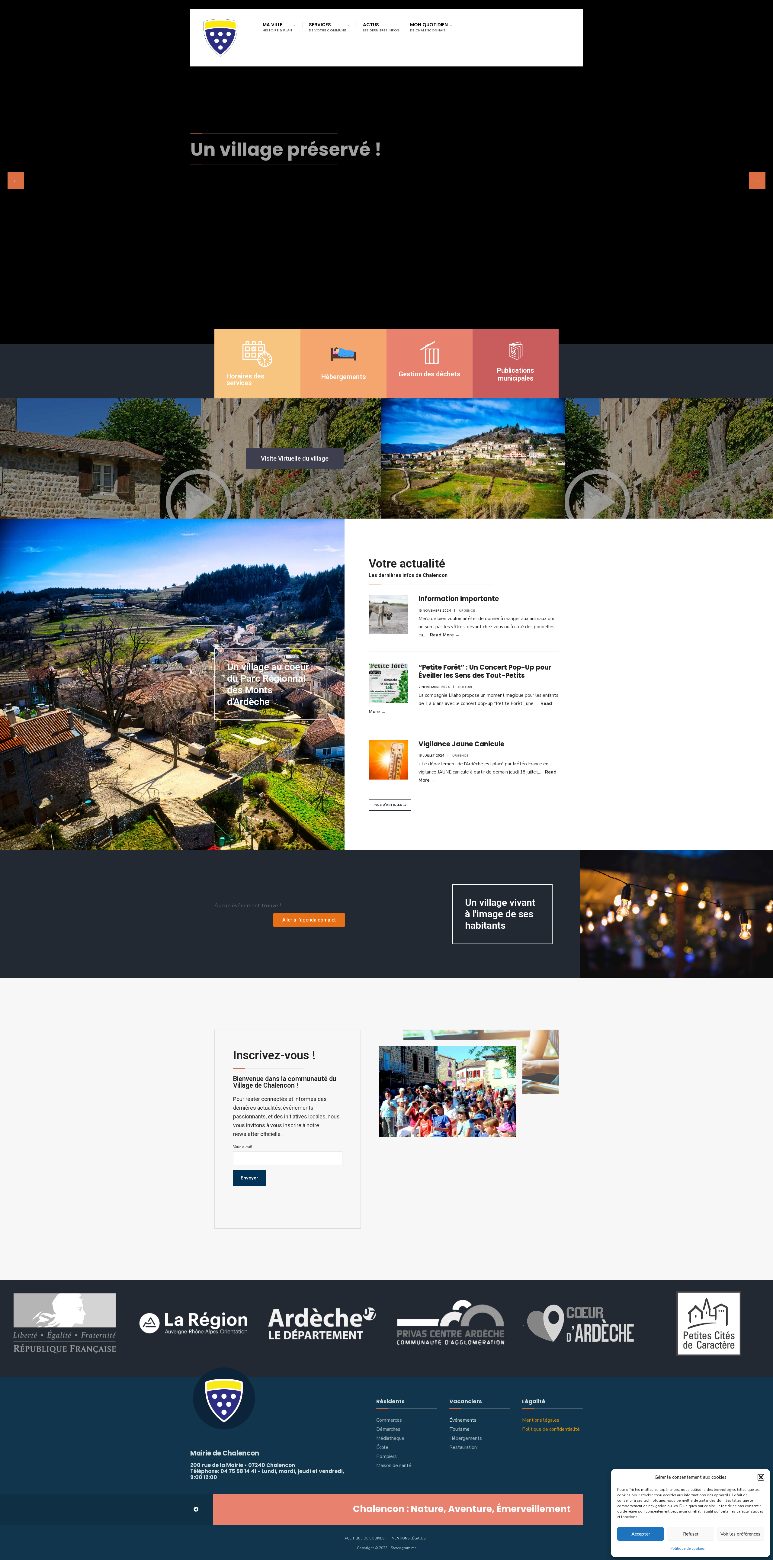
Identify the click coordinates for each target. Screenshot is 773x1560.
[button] (761, 1477)
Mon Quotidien (429, 27)
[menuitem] (283, 26)
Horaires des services (245, 379)
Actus (381, 27)
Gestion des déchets (429, 374)
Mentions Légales (408, 1538)
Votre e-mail (242, 1147)
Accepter (640, 1534)
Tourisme (459, 1429)
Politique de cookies (687, 1548)
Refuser (690, 1534)
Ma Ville (277, 27)
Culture (465, 686)
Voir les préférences (740, 1534)
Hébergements (343, 377)
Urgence (467, 610)
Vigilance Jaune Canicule (461, 744)
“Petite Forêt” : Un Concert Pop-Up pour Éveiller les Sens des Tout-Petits (485, 671)
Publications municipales (515, 374)
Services (327, 27)
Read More (445, 635)
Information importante (459, 598)
